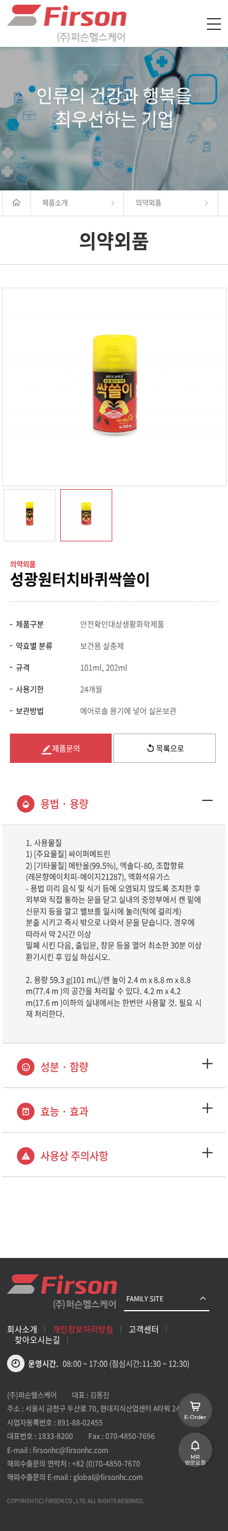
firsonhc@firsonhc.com (70, 1450)
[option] (114, 387)
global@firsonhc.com (108, 1477)
